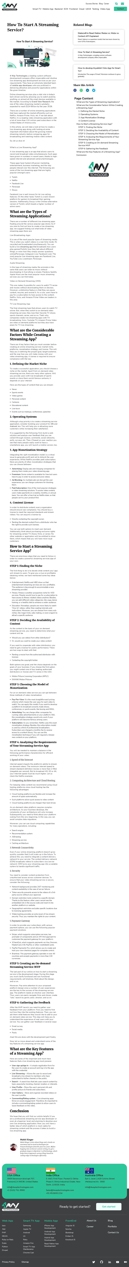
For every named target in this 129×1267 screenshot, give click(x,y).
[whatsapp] (81, 90)
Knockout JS (70, 1239)
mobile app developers (22, 85)
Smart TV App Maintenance (29, 1247)
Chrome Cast (28, 1252)
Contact (120, 9)
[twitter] (93, 90)
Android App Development (50, 1232)
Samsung (27, 1225)
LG (24, 1236)
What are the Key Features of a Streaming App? (98, 151)
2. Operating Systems (88, 114)
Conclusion (81, 155)
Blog (101, 4)
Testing (95, 9)
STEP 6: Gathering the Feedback (93, 148)
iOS (52, 424)
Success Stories (92, 4)
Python (5, 1246)
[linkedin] (87, 90)
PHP (4, 1232)
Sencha (68, 1229)
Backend (59, 9)
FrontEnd (71, 1220)
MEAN (4, 1236)
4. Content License (86, 120)
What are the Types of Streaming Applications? (98, 102)
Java (3, 1225)
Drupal (5, 1250)
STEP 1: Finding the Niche (90, 127)
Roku (25, 1239)
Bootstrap (69, 1232)
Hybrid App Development (50, 1238)
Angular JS (70, 1225)
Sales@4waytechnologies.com (60, 1190)
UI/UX (88, 9)
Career (106, 4)
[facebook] (75, 90)
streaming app (26, 247)
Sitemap (25, 1262)
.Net (3, 1229)
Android (13, 426)
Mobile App (48, 9)
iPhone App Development (50, 1226)
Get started (108, 1206)
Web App (7, 1220)
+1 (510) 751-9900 (16, 1190)
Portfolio (112, 1226)
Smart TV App (31, 1220)
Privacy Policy (8, 1262)
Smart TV (37, 9)
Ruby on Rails (7, 1239)
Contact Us (113, 1232)
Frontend (73, 9)
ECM (66, 9)
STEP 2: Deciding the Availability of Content (98, 130)
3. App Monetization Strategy (91, 117)
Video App (105, 9)
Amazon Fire (28, 1243)
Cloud (81, 9)
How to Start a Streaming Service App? (94, 124)
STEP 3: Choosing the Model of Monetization (98, 133)
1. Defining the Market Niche (91, 111)
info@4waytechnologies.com (20, 1187)
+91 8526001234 (54, 1193)
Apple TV (27, 1229)
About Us (91, 1220)
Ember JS (69, 1236)
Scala (4, 1243)
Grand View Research (41, 101)
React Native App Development (51, 1244)
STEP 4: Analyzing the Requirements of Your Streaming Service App (98, 138)
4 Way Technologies (18, 76)
